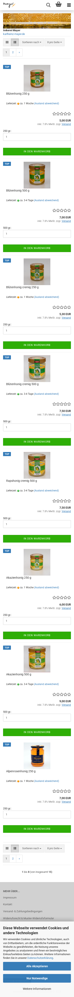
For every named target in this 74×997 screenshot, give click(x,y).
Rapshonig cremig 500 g (21, 480)
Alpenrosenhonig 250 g (21, 771)
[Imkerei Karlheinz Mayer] (8, 5)
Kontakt (7, 904)
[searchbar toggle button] (48, 5)
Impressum (9, 897)
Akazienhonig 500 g (18, 674)
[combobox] (32, 42)
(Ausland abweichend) (46, 103)
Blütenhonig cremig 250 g (22, 287)
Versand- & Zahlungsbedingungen (22, 911)
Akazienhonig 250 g (18, 577)
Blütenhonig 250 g (17, 93)
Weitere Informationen (37, 988)
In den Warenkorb (37, 151)
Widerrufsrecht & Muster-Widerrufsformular (28, 918)
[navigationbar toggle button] (69, 5)
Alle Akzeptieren (37, 966)
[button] (7, 42)
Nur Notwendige (37, 978)
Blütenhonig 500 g (17, 190)
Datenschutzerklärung (40, 957)
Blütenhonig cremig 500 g (22, 384)
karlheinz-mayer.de (14, 34)
